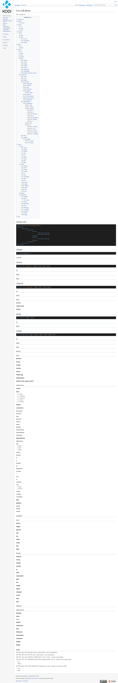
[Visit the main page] (7, 6)
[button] (7, 15)
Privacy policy (19, 681)
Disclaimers (25, 681)
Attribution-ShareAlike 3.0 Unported (35, 678)
